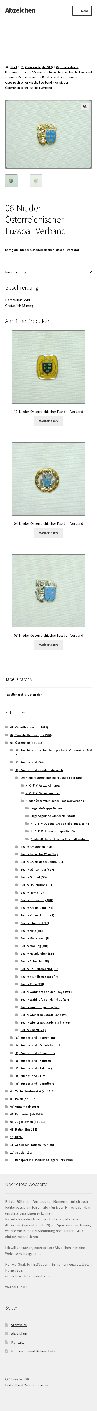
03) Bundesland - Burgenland (35, 1038)
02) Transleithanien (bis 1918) (31, 735)
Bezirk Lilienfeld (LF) (35, 923)
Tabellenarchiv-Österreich (23, 695)
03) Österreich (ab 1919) (37, 67)
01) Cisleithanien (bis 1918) (29, 727)
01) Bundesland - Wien (30, 762)
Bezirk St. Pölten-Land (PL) (39, 969)
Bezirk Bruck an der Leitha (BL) (42, 862)
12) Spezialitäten (22, 1152)
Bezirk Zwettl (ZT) (33, 1030)
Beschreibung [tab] (15, 272)
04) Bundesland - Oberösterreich (38, 1045)
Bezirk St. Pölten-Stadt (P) (39, 977)
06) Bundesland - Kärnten (33, 1061)
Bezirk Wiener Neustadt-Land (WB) (45, 1015)
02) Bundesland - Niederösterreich (39, 770)
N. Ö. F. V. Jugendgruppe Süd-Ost (54, 831)
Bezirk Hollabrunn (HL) (36, 885)
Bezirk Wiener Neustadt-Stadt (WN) (45, 1022)
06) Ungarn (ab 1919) (24, 1107)
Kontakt (17, 1342)
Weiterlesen (48, 421)
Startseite (19, 1325)
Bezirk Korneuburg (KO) (37, 900)
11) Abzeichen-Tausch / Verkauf (32, 1145)
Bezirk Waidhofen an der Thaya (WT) (46, 992)
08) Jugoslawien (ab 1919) (28, 1122)
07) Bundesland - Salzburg (33, 1068)
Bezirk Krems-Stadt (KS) (37, 915)
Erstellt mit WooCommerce (26, 1385)
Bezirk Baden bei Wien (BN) (39, 854)
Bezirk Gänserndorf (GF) (37, 869)
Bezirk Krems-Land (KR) (37, 908)
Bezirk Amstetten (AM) (36, 847)
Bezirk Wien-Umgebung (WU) (40, 1007)
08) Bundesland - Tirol (30, 1076)
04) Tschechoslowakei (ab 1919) (32, 1091)
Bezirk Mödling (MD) (34, 946)
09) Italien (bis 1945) (24, 1129)
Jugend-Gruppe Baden (46, 808)
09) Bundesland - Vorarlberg (34, 1083)
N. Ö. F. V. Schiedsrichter (42, 793)
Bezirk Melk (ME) (32, 931)
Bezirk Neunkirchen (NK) (37, 954)
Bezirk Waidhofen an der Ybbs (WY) (45, 999)
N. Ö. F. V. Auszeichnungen (43, 785)
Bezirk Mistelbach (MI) (36, 938)
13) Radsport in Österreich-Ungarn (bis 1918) (41, 1160)
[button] (85, 106)
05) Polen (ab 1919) (23, 1099)
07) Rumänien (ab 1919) (26, 1114)
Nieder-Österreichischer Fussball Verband (37, 77)
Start (13, 67)
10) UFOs (16, 1137)
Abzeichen (20, 10)
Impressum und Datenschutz (33, 1351)
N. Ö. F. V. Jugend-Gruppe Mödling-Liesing (60, 824)
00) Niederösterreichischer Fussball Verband (62, 72)
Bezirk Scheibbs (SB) (35, 961)
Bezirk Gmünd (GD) (34, 877)
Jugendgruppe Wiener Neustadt (53, 816)
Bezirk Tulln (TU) (32, 984)
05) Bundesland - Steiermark (35, 1053)
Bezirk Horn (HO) (32, 892)
